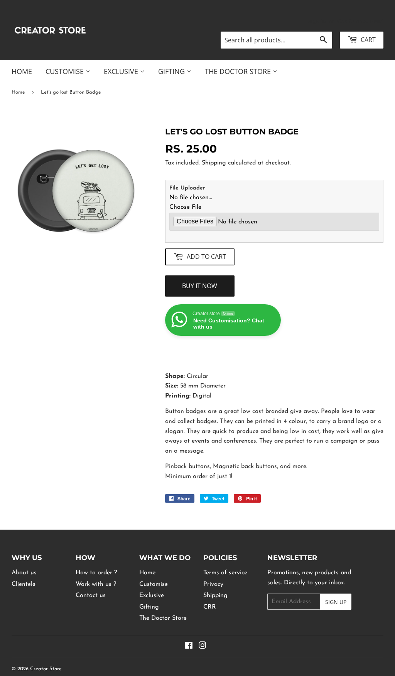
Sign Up (335, 602)
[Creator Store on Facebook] (189, 647)
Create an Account (360, 21)
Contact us (91, 595)
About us (24, 573)
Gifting (172, 71)
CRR (209, 607)
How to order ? (96, 573)
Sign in (317, 21)
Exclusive (122, 71)
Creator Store (46, 668)
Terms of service (225, 573)
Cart (367, 39)
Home (22, 71)
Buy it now (199, 286)
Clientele (23, 584)
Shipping (214, 163)
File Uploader (187, 188)
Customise (66, 71)
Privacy (213, 584)
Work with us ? (96, 584)
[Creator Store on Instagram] (202, 647)
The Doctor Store (239, 71)
